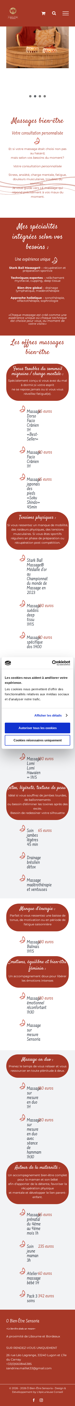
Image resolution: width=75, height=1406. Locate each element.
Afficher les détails (48, 715)
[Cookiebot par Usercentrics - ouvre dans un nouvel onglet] (53, 663)
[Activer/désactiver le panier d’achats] (43, 13)
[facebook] (33, 1400)
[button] (28, 423)
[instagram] (41, 1400)
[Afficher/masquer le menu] (65, 13)
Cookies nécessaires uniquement (38, 740)
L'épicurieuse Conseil (50, 1391)
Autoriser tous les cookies (38, 728)
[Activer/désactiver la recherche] (54, 13)
